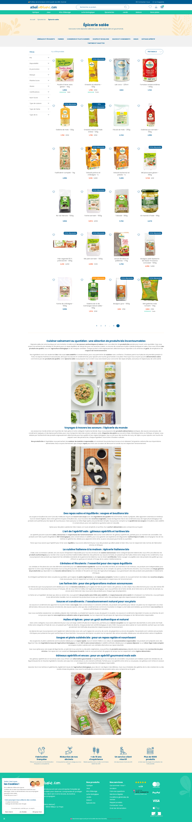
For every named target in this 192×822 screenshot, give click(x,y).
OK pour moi (37, 812)
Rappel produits (116, 802)
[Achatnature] (43, 7)
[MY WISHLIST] (150, 7)
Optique (89, 785)
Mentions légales (116, 794)
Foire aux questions (117, 791)
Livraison (113, 788)
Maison (89, 800)
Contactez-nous (144, 2)
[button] (4, 818)
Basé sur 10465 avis (141, 794)
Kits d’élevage (91, 791)
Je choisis (22, 812)
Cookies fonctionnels (12, 802)
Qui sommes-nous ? (117, 785)
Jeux (88, 788)
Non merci (9, 812)
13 (113, 326)
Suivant (118, 326)
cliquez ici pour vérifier (114, 818)
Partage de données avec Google (16, 804)
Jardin (88, 797)
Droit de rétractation (118, 808)
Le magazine (159, 2)
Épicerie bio (90, 803)
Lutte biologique (92, 794)
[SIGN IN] (156, 7)
